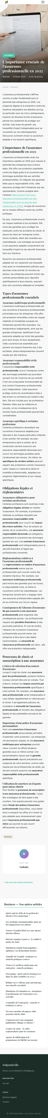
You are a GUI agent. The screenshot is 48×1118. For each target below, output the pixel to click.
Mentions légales (10, 1097)
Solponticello (11, 1065)
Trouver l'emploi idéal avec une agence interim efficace (23, 931)
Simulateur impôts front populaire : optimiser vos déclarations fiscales (22, 949)
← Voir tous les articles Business (18, 882)
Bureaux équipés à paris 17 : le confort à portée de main (23, 940)
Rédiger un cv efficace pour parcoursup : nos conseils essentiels (24, 984)
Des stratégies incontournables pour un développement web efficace (23, 923)
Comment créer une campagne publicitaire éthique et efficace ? (20, 1021)
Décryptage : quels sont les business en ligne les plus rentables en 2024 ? (23, 975)
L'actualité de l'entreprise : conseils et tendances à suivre (22, 1004)
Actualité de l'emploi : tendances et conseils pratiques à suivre (21, 958)
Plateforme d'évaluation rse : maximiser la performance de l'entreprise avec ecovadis (24, 994)
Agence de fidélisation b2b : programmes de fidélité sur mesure (22, 1038)
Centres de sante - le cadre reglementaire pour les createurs (20, 1030)
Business (8, 55)
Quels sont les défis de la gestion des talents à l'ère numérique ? (22, 914)
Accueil (5, 87)
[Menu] (42, 2)
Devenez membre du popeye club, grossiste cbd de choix (21, 1012)
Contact (6, 1102)
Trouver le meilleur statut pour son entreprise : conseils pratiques (21, 966)
